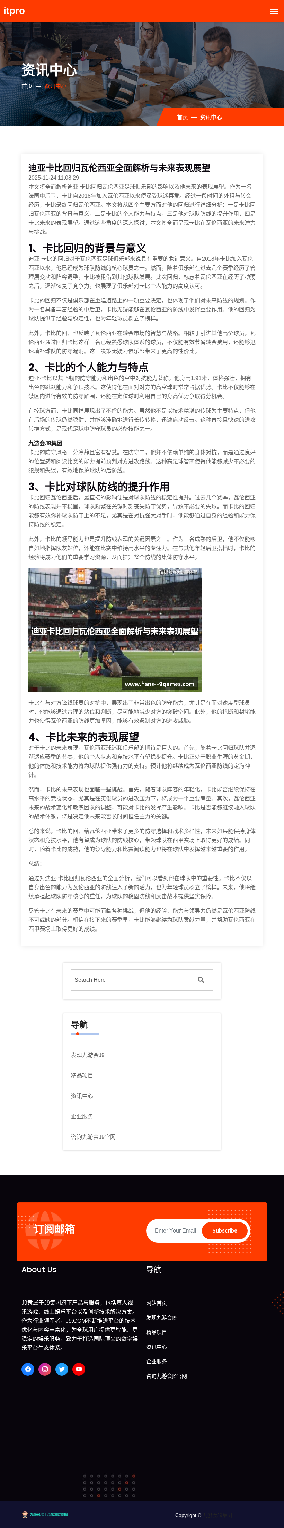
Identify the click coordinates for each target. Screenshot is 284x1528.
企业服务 (82, 1116)
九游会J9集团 (217, 1515)
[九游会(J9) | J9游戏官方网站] (50, 1514)
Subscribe (224, 1230)
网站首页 (156, 1303)
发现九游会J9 (88, 1055)
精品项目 (82, 1076)
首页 (27, 86)
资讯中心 (82, 1096)
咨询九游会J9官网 (93, 1137)
